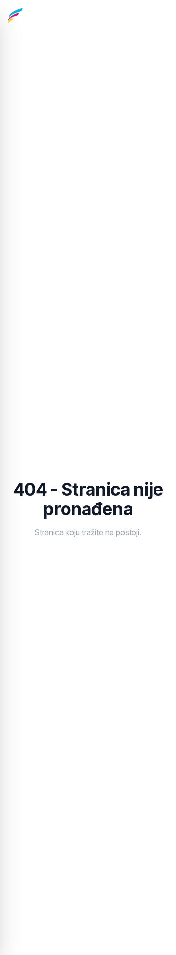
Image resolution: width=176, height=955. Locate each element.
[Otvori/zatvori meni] (158, 15)
